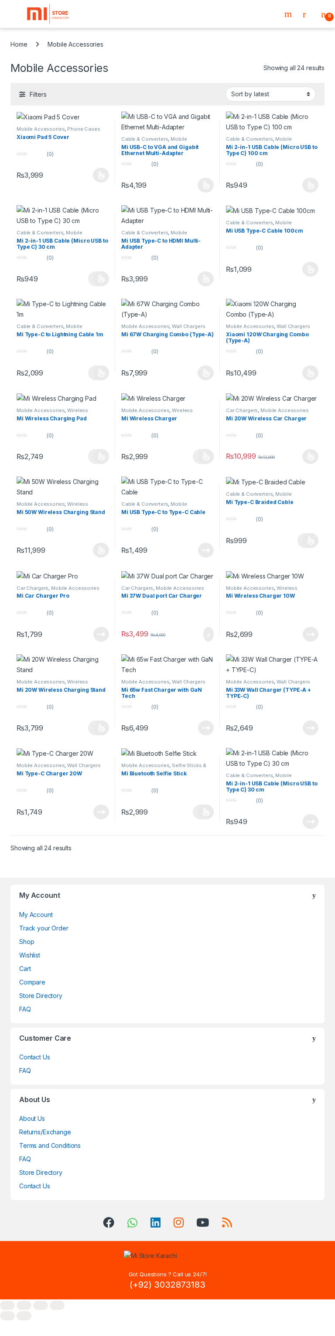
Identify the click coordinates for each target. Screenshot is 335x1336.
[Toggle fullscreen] (24, 1305)
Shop (26, 941)
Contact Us (34, 1057)
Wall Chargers (188, 326)
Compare (32, 982)
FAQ (25, 1009)
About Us (32, 1118)
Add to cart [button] (208, 634)
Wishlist (29, 955)
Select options (98, 175)
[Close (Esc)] (57, 1305)
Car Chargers (242, 410)
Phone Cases (83, 129)
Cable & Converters (144, 139)
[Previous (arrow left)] (7, 1315)
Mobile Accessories (41, 129)
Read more (206, 550)
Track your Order (43, 928)
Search (289, 14)
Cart (25, 968)
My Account (36, 914)
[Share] (40, 1305)
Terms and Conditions (50, 1145)
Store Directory (40, 995)
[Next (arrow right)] (24, 1315)
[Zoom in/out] (7, 1305)
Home (18, 44)
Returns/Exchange (45, 1132)
